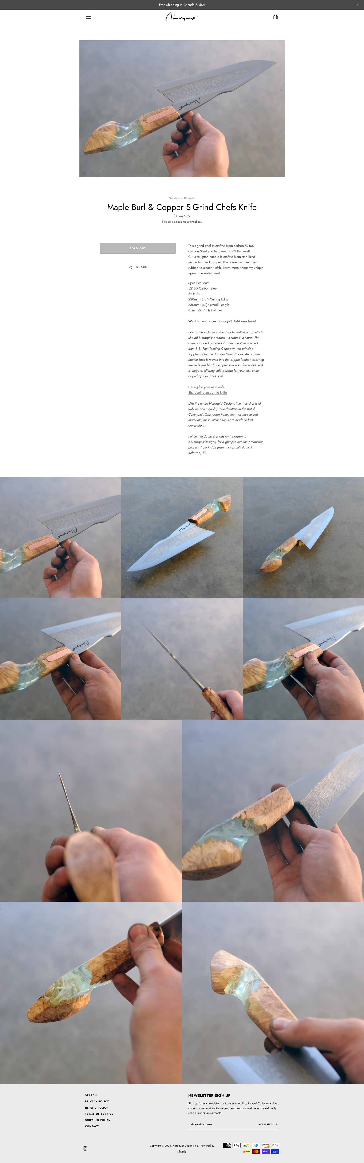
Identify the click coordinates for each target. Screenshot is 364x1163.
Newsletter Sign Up (209, 1095)
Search (91, 1095)
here (216, 273)
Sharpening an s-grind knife (207, 392)
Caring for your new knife (206, 387)
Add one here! (244, 321)
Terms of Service (99, 1114)
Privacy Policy (97, 1101)
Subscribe (265, 1124)
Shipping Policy (98, 1120)
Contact (92, 1126)
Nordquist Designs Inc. (186, 1146)
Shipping (167, 221)
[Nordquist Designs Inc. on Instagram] (85, 1148)
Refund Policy (96, 1108)
